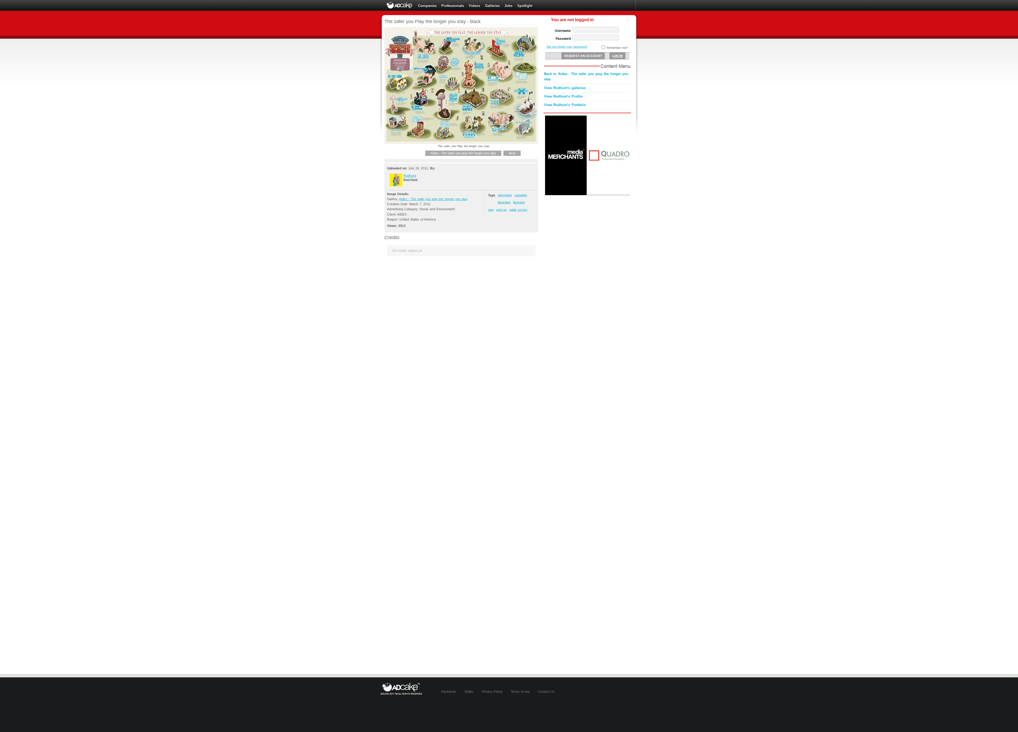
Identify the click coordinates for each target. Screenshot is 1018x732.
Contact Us (546, 692)
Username (563, 31)
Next (512, 153)
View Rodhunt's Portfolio (565, 105)
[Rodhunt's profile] (396, 185)
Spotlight (524, 6)
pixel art (501, 209)
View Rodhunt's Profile (563, 96)
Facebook (448, 692)
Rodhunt (409, 176)
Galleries (492, 6)
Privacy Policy (492, 692)
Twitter (468, 692)
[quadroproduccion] (609, 194)
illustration (504, 202)
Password (563, 39)
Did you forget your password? (567, 46)
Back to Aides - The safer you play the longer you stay (586, 76)
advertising (505, 195)
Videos (474, 6)
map (491, 209)
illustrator (519, 202)
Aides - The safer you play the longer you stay (463, 153)
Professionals (452, 6)
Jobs (508, 6)
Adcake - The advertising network (400, 5)
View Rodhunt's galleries (565, 88)
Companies (427, 6)
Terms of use (520, 692)
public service (518, 209)
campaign (521, 195)
